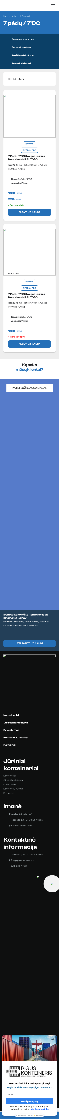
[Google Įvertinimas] (17, 982)
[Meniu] (53, 5)
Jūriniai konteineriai (15, 722)
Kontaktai (9, 744)
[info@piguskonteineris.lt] (6, 860)
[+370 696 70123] (6, 866)
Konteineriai (11, 715)
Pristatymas (11, 730)
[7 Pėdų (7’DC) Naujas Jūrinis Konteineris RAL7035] (29, 155)
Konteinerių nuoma (15, 737)
